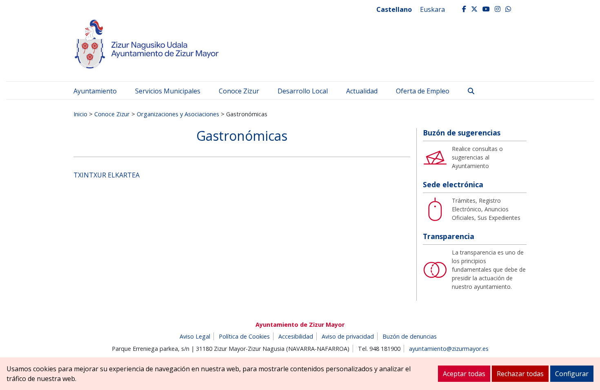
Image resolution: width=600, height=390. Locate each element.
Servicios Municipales (167, 90)
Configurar (572, 373)
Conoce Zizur (239, 90)
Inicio (80, 114)
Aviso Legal (195, 336)
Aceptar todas (464, 373)
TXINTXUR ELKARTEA (106, 175)
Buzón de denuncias (409, 336)
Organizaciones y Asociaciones (178, 114)
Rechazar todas (520, 373)
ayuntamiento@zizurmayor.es (449, 348)
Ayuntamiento (95, 90)
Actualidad (362, 90)
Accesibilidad (295, 336)
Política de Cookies (244, 336)
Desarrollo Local (303, 90)
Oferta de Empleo (422, 90)
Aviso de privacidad (348, 336)
